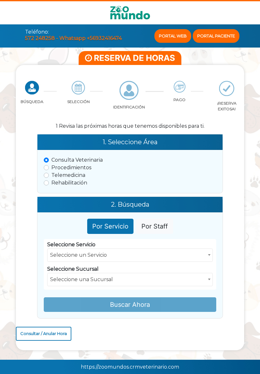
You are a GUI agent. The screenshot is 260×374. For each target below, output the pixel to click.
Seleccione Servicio (71, 245)
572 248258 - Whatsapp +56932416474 (73, 38)
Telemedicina (68, 175)
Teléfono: (37, 32)
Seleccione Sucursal (73, 269)
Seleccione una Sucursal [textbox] (81, 279)
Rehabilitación (69, 183)
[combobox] (130, 255)
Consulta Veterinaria (77, 160)
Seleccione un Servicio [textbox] (78, 255)
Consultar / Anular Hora (43, 333)
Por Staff (154, 226)
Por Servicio (110, 226)
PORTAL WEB (173, 35)
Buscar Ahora (130, 304)
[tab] (32, 96)
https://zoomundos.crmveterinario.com (130, 367)
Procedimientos (71, 167)
